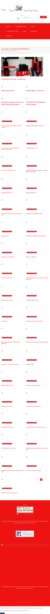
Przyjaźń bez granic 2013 (6, 192)
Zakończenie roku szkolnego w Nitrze (34, 213)
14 (46, 479)
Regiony (8, 26)
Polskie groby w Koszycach (7, 427)
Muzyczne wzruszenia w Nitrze (8, 170)
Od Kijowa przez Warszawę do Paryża (34, 321)
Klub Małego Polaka (12, 31)
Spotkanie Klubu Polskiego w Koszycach (35, 125)
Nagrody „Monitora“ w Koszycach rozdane (35, 427)
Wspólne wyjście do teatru (7, 406)
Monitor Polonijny (21, 26)
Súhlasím (2, 613)
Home (2, 50)
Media (33, 26)
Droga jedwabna (5, 236)
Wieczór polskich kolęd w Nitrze (8, 448)
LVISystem (31, 602)
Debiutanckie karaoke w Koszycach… (9, 492)
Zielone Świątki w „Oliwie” (7, 300)
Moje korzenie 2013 (7, 90)
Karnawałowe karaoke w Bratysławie (13, 79)
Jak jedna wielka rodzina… (7, 277)
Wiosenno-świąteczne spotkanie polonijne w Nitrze (37, 342)
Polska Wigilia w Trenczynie (35, 90)
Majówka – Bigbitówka (31, 256)
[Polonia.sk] (3, 10)
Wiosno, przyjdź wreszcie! (7, 385)
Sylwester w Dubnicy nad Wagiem (33, 470)
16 (37, 482)
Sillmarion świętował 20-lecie (32, 300)
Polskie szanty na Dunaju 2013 (8, 256)
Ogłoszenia (33, 31)
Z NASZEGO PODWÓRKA (10, 50)
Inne (24, 31)
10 (35, 479)
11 (38, 479)
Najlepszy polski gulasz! (31, 192)
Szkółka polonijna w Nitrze (32, 148)
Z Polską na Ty (4, 321)
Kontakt (8, 35)
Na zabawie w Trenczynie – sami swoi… (10, 364)
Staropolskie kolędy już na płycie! (33, 406)
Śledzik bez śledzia (30, 364)
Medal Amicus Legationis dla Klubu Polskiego (36, 236)
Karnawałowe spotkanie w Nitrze (33, 385)
